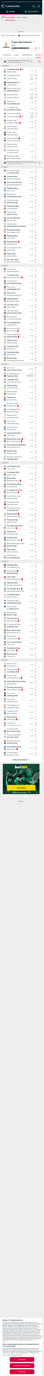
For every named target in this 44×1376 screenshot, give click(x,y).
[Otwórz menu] (39, 6)
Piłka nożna (10, 35)
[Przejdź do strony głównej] (12, 6)
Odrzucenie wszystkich (22, 1365)
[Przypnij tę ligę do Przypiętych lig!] (35, 42)
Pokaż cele (22, 1372)
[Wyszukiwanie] (34, 6)
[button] (39, 48)
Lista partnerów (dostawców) (12, 1355)
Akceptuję (21, 1359)
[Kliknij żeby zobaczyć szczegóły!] (21, 70)
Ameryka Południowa (30, 35)
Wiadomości (27, 55)
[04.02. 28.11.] (25, 48)
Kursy (16, 55)
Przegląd (7, 55)
